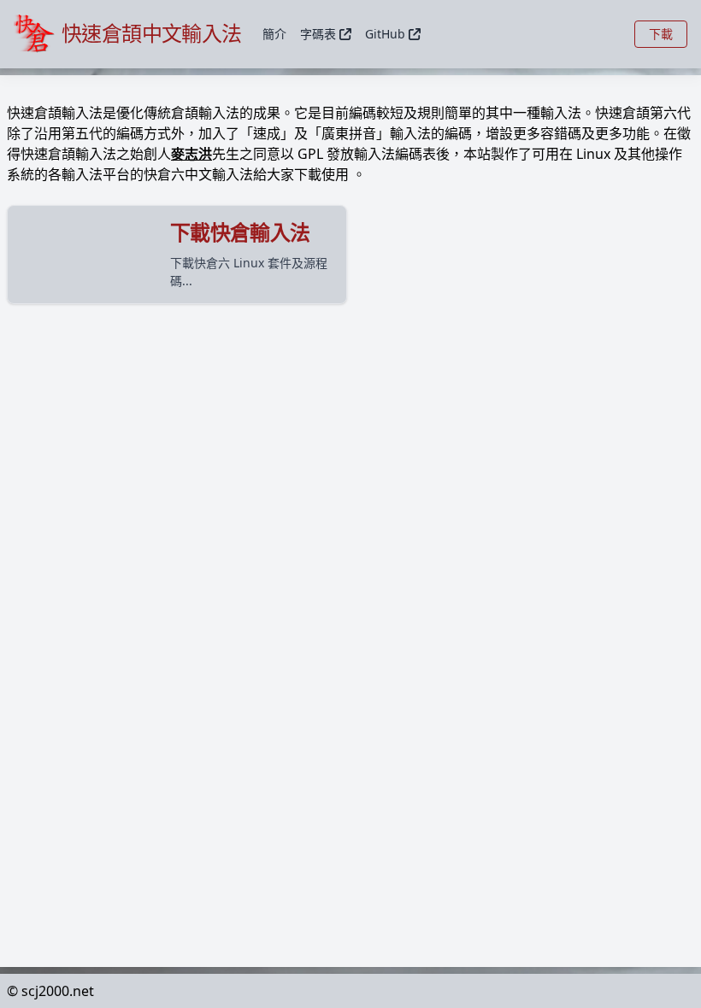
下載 (661, 34)
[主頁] (38, 34)
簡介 (274, 34)
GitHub (385, 34)
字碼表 (318, 34)
